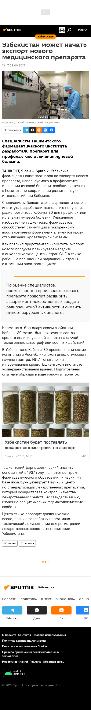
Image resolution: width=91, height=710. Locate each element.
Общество (10, 543)
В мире (46, 599)
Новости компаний (15, 662)
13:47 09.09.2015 (13, 65)
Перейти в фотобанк (48, 122)
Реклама (35, 662)
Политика (29, 599)
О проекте (9, 635)
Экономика (27, 543)
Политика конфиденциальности (24, 640)
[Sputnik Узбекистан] (12, 31)
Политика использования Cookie (24, 646)
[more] (84, 456)
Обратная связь (53, 662)
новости (9, 599)
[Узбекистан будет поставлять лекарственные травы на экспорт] (45, 410)
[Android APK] (15, 673)
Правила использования (49, 635)
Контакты (24, 635)
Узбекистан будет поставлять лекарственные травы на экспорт (40, 444)
